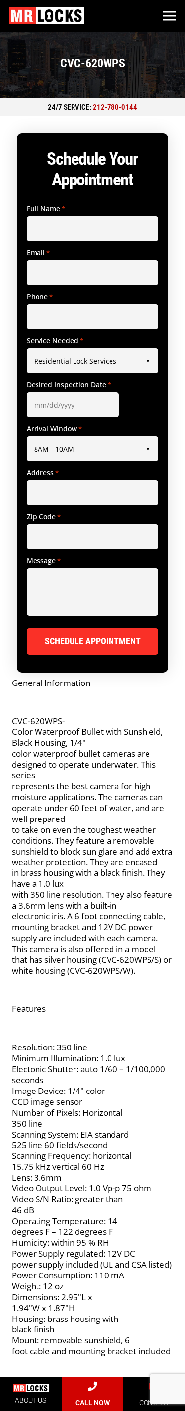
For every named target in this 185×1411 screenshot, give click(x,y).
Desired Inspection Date (69, 384)
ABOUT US (30, 1400)
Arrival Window (54, 428)
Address (43, 472)
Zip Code (44, 516)
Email (38, 252)
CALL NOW (92, 1403)
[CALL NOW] (92, 1386)
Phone (40, 296)
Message (44, 560)
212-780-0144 (115, 107)
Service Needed (55, 340)
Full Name (46, 208)
